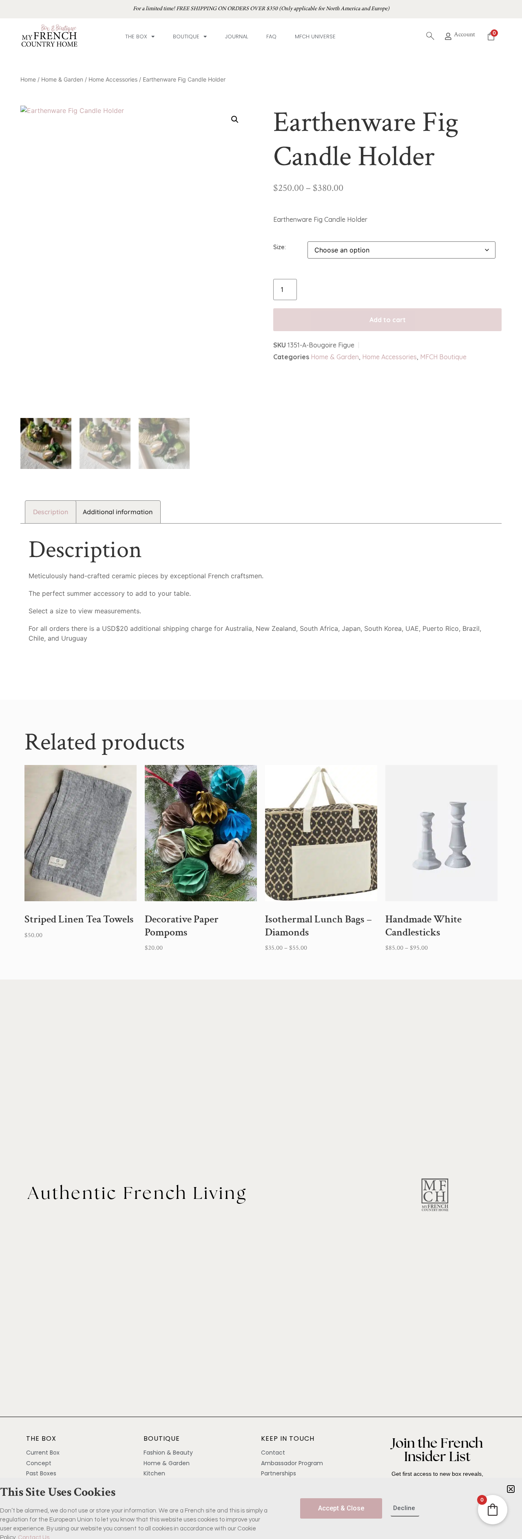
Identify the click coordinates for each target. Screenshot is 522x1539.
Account (464, 34)
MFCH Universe (315, 36)
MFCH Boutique (443, 357)
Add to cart (387, 320)
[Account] (448, 36)
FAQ (271, 36)
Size (279, 247)
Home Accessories (112, 79)
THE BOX (41, 1438)
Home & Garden (62, 79)
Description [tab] (50, 512)
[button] (235, 119)
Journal (236, 36)
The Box (136, 36)
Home (28, 79)
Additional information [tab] (118, 512)
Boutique (186, 36)
